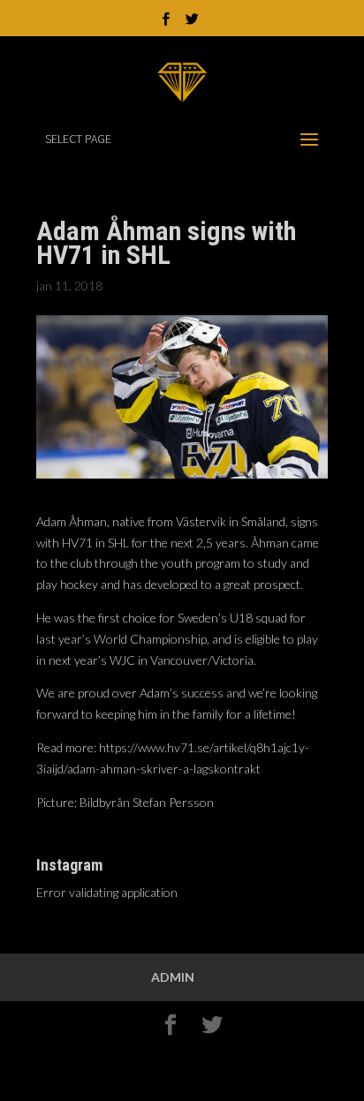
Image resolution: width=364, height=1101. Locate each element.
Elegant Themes (183, 1054)
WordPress (182, 1075)
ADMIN (172, 976)
